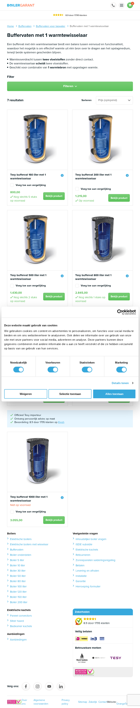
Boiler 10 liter (17, 565)
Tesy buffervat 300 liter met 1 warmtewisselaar (93, 176)
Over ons (24, 702)
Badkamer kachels (21, 626)
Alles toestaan (114, 393)
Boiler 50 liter (18, 576)
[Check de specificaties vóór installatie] (62, 175)
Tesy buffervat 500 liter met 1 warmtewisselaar (28, 277)
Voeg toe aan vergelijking (31, 185)
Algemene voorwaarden (41, 702)
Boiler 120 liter (18, 592)
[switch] (53, 369)
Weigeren (26, 393)
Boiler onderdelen (20, 555)
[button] (113, 5)
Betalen (80, 565)
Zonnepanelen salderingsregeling (95, 560)
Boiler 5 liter (17, 560)
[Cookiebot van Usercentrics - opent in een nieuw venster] (120, 312)
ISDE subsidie (84, 544)
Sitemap (82, 702)
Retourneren (83, 555)
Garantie (81, 581)
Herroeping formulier (88, 586)
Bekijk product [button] (54, 196)
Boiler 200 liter (18, 602)
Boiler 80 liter (18, 581)
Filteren (68, 86)
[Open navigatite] (122, 5)
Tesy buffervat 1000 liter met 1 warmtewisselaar (28, 499)
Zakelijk (93, 702)
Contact (102, 702)
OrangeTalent (124, 701)
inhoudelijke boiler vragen (91, 539)
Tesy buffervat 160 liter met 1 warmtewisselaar (28, 176)
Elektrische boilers (21, 539)
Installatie (81, 576)
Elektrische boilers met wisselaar (29, 544)
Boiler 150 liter (18, 597)
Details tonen (120, 382)
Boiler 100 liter (18, 586)
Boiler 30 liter (18, 571)
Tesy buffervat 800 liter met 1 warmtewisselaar (93, 277)
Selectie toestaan (70, 393)
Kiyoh (61, 422)
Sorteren (86, 100)
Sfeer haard (17, 621)
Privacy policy (66, 702)
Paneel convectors (21, 616)
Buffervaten (16, 550)
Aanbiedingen (18, 640)
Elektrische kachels (87, 550)
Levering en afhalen (87, 571)
